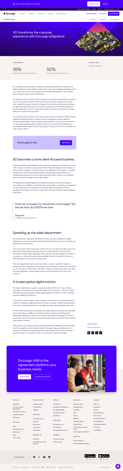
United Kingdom (19, 457)
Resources (41, 14)
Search (94, 9)
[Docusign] (9, 13)
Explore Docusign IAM (42, 377)
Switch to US (93, 4)
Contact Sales (91, 14)
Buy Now (103, 14)
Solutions (31, 14)
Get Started (66, 143)
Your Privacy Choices (36, 467)
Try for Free (113, 14)
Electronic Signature (95, 66)
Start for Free (24, 377)
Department (114, 19)
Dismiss (105, 4)
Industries (103, 19)
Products (22, 14)
